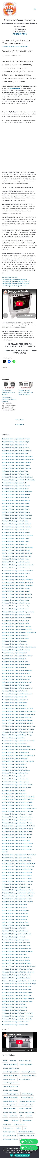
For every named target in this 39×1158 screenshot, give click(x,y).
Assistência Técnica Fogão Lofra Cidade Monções (17, 969)
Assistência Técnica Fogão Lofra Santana (14, 667)
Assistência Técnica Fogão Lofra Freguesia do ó (16, 948)
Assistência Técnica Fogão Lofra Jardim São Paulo (17, 802)
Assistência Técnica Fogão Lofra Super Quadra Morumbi (19, 647)
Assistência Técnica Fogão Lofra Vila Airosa (15, 609)
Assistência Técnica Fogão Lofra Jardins (14, 793)
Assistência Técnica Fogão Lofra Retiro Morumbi (16, 682)
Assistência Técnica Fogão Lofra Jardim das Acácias (18, 866)
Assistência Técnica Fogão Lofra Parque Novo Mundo (18, 714)
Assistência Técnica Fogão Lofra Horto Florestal (16, 934)
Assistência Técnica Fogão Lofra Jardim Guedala (17, 846)
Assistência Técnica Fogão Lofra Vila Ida (14, 544)
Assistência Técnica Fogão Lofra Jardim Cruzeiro (17, 875)
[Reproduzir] (4, 1050)
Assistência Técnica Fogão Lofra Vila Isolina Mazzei (17, 535)
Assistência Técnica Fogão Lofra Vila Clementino (17, 597)
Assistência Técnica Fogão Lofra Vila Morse (15, 488)
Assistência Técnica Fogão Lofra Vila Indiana (15, 541)
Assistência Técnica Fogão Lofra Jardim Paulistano (17, 817)
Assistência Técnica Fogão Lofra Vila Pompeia (16, 439)
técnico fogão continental (26, 1135)
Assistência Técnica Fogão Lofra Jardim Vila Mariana (18, 799)
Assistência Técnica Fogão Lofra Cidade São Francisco (18, 966)
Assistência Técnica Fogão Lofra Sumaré (14, 653)
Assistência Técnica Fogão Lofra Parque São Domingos (19, 711)
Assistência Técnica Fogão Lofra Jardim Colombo (17, 884)
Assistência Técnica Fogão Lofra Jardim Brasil (16, 887)
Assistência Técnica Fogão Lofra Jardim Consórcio (17, 881)
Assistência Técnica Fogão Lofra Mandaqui (15, 773)
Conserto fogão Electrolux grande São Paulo (15, 283)
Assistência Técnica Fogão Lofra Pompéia (14, 691)
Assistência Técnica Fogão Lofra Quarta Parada (16, 676)
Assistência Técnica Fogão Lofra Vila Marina (15, 503)
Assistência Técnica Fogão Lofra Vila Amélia (15, 620)
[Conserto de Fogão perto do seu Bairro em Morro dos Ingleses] (26, 385)
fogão (6, 1120)
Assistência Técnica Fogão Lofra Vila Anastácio (16, 617)
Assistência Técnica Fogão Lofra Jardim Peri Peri (17, 814)
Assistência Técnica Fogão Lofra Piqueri (14, 705)
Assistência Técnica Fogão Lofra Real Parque (16, 685)
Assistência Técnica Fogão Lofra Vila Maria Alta (16, 518)
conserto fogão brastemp (10, 1072)
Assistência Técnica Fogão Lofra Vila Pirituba (15, 447)
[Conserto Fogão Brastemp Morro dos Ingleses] (9, 385)
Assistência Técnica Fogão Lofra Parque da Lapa (17, 735)
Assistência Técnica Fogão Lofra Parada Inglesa (16, 746)
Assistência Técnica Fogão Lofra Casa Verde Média (17, 1013)
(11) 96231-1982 (19, 34)
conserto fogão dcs (24, 1079)
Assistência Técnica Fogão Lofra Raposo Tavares (17, 688)
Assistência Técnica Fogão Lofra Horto (14, 937)
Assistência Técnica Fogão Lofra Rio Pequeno (16, 679)
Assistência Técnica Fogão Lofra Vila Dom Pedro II (17, 582)
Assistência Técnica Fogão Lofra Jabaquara (15, 910)
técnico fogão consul (9, 1135)
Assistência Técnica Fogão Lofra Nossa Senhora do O (18, 755)
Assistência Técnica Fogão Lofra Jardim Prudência (17, 811)
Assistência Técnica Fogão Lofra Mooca (14, 764)
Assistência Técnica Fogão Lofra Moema (14, 767)
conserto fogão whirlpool (26, 1112)
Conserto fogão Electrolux (10, 277)
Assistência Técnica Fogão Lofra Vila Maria (15, 521)
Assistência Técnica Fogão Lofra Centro (14, 1004)
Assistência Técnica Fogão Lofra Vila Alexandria (16, 626)
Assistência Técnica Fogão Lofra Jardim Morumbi (17, 823)
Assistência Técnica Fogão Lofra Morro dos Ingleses (18, 761)
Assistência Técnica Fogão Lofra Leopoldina (15, 782)
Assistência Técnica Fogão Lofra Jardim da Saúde (17, 869)
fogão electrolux (8, 1128)
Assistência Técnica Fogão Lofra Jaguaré (14, 904)
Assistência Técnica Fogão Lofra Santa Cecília (16, 673)
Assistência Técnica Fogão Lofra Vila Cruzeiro (16, 588)
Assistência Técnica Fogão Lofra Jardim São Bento (17, 805)
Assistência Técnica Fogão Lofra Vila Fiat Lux (16, 573)
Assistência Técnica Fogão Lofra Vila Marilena (16, 506)
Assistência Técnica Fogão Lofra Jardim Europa (16, 860)
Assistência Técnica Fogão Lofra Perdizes (14, 702)
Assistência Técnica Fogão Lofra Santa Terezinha (17, 670)
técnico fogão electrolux (10, 1139)
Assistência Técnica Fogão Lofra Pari (13, 738)
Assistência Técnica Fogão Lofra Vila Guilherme (16, 556)
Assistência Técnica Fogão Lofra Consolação (15, 957)
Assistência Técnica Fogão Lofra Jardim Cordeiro (17, 878)
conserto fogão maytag (25, 1105)
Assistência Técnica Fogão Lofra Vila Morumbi (16, 486)
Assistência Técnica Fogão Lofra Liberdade (15, 779)
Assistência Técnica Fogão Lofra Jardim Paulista (16, 820)
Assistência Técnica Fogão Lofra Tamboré (15, 644)
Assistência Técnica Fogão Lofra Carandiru (15, 1025)
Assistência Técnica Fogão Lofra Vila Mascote (16, 500)
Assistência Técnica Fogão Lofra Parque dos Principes (18, 726)
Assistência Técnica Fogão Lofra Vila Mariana (16, 512)
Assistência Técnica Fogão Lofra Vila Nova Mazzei (17, 477)
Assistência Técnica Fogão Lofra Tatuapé (14, 641)
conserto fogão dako (9, 1079)
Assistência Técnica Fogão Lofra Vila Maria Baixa (17, 515)
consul (5, 1116)
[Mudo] (31, 1050)
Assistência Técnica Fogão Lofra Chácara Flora (16, 995)
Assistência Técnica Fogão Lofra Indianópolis (15, 925)
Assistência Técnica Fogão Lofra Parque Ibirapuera (17, 723)
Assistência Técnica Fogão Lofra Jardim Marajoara (17, 828)
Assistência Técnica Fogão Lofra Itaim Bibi (15, 913)
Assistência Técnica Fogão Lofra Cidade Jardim (16, 975)
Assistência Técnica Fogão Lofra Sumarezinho (16, 650)
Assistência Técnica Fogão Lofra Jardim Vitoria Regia (18, 796)
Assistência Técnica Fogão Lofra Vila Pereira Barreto (18, 459)
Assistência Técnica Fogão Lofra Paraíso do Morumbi (18, 741)
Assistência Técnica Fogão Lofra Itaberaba (15, 916)
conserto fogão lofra (9, 1105)
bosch (5, 1060)
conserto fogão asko (26, 1064)
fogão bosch (15, 1120)
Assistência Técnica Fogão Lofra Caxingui (14, 1007)
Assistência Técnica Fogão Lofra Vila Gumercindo (17, 553)
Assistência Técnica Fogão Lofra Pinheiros (15, 700)
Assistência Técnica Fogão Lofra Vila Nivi (14, 483)
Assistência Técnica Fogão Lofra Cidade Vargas (16, 963)
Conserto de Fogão (8, 46)
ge (25, 1128)
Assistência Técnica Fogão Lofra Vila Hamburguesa (17, 547)
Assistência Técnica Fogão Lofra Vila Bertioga (16, 606)
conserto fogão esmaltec (10, 1086)
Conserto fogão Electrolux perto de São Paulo (16, 281)
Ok (12, 1155)
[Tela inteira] (34, 1050)
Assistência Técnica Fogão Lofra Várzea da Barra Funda (19, 632)
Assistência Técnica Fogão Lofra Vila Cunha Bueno (17, 585)
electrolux (29, 1116)
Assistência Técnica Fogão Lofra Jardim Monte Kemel (18, 826)
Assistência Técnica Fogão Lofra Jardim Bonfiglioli (17, 890)
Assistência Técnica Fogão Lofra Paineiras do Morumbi (18, 749)
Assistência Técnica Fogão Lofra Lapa (13, 790)
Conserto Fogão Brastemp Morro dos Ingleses (8, 392)
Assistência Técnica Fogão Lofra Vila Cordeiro (16, 591)
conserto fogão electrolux (11, 1083)
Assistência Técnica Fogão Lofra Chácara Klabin (16, 986)
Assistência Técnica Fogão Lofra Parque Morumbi (17, 717)
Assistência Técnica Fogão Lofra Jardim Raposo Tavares (19, 808)
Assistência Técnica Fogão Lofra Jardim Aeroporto (17, 901)
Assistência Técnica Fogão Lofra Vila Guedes (15, 559)
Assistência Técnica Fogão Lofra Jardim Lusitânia (17, 834)
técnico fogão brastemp (26, 1131)
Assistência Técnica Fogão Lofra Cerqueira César (17, 1001)
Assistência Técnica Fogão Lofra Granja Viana (16, 942)
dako (21, 1116)
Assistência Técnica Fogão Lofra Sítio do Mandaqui (17, 656)
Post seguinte (19, 424)
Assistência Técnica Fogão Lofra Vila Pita (14, 444)
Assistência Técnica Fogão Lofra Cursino (14, 954)
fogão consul (7, 1124)
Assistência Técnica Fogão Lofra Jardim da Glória (17, 872)
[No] (37, 1152)
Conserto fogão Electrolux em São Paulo (14, 279)
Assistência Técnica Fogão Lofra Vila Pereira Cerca (17, 456)
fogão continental (19, 1124)
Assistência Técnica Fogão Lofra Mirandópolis (16, 770)
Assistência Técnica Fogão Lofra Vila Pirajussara (16, 450)
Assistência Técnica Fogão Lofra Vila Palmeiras (16, 468)
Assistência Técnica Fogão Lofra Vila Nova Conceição (18, 480)
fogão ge (18, 1128)
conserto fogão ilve (27, 1097)
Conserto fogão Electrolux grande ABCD (14, 286)
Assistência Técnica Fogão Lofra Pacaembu (15, 752)
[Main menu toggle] (35, 9)
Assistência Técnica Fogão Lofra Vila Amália (15, 623)
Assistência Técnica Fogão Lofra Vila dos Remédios (17, 579)
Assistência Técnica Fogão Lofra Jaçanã (14, 907)
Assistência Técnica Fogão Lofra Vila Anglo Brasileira (18, 612)
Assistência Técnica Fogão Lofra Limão (14, 776)
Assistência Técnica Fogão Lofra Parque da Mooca (17, 732)
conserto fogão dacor (28, 1075)
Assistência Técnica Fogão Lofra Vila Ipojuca (15, 538)
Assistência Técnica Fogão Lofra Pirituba (14, 697)
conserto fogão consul (28, 1072)
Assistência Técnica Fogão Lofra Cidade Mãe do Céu (18, 972)
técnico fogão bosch (9, 1131)
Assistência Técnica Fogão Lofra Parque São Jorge (17, 708)
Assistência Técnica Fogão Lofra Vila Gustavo (16, 550)
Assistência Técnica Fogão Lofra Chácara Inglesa (17, 992)
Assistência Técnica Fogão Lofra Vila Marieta (15, 509)
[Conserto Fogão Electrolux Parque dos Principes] (10, 404)
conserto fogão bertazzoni (11, 1068)
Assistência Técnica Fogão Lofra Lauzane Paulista (17, 785)
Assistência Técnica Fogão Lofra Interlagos (15, 922)
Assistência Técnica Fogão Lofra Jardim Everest (16, 858)
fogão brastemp (27, 1120)
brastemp (13, 1060)
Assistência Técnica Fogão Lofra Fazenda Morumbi (17, 951)
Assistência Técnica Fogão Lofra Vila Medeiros (16, 494)
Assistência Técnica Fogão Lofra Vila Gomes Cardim (18, 565)
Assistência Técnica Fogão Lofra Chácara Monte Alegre (19, 983)
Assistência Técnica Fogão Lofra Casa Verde (15, 1022)
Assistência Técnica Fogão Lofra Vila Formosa (16, 568)
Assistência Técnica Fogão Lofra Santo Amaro (16, 664)
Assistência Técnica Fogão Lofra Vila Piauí (15, 453)
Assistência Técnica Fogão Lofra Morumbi (14, 758)
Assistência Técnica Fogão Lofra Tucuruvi (14, 635)
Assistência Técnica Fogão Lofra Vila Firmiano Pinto (17, 571)
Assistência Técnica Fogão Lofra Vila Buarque (16, 603)
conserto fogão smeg (9, 1108)
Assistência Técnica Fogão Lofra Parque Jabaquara (17, 720)
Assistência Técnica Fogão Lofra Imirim (14, 928)
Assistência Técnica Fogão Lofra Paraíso (14, 744)
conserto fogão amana (9, 1064)
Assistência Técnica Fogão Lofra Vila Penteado (16, 462)
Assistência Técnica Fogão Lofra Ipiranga (14, 919)
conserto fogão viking (9, 1112)
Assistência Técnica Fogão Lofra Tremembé (15, 638)
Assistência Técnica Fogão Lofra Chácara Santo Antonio (19, 981)
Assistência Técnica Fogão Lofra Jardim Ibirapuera (17, 843)
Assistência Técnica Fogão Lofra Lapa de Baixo (16, 787)
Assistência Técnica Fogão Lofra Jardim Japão (16, 840)
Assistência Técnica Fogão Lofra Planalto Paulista (17, 694)
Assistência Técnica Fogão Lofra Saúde (14, 658)
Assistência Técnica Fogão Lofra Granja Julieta (16, 945)
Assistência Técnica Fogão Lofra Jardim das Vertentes (18, 863)
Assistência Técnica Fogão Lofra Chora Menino (16, 978)
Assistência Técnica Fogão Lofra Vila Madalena (16, 524)
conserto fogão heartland (10, 1097)
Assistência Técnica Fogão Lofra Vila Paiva (15, 471)
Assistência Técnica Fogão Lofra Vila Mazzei (15, 497)
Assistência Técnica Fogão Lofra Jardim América (17, 899)
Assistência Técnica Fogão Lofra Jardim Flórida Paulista (19, 855)
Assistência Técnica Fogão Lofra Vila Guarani (15, 562)
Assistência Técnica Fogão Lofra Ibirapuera (15, 931)
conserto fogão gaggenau (11, 1094)
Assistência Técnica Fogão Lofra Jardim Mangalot (17, 831)
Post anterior (19, 420)
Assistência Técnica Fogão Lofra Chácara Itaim (16, 989)
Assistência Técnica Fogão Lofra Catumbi (14, 1010)
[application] (19, 1042)
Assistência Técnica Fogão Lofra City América (16, 960)
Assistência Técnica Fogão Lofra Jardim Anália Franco (18, 893)
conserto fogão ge (27, 1094)
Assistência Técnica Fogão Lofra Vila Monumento (17, 491)
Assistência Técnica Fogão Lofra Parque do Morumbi (18, 729)
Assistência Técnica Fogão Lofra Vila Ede (14, 576)
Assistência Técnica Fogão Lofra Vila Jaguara (16, 532)
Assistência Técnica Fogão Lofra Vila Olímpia (15, 474)
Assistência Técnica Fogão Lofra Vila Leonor (15, 530)
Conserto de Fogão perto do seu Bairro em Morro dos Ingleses (26, 392)
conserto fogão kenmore (27, 1101)
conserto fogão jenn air (10, 1101)
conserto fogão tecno (25, 1108)
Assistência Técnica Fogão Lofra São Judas (15, 661)
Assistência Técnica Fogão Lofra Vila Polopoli (15, 442)
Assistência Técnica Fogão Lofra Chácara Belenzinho (18, 998)
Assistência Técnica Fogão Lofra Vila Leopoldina (16, 527)
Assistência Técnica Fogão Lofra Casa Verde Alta (17, 1019)
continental (13, 1116)
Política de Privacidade (22, 1155)
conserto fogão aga (25, 1060)
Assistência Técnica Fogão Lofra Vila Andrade (16, 614)
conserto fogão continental (11, 1075)
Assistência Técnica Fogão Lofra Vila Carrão (15, 600)
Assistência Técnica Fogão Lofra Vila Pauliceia (16, 465)
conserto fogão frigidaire (10, 1090)
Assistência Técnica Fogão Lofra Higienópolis (15, 940)
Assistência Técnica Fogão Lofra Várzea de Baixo (17, 629)
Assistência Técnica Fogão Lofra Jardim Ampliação (17, 896)
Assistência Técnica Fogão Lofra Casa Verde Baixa (17, 1016)
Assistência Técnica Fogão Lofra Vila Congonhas (17, 594)
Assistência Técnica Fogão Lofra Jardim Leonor (16, 837)
